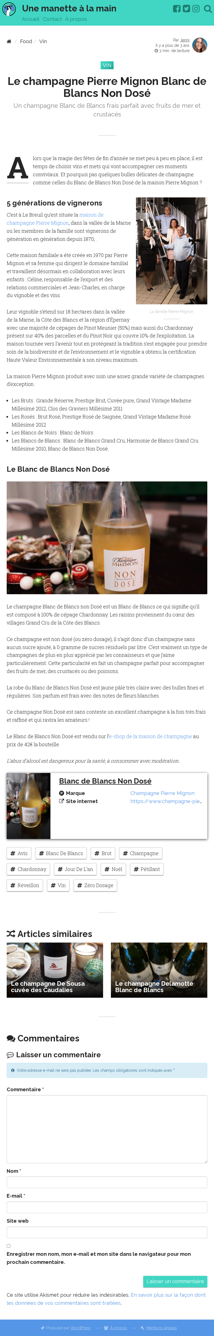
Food (26, 41)
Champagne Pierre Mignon (162, 793)
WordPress (80, 1328)
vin (62, 885)
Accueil (30, 19)
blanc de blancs (64, 853)
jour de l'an (79, 869)
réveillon (28, 885)
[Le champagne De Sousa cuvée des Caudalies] (55, 970)
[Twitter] (186, 9)
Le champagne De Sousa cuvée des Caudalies (48, 987)
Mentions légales (161, 1328)
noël (117, 869)
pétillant (150, 869)
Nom (14, 1171)
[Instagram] (196, 9)
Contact (52, 19)
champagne (144, 853)
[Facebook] (177, 9)
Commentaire (25, 1089)
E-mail (16, 1196)
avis (23, 853)
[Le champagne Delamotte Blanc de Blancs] (159, 970)
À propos (76, 19)
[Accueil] (9, 41)
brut (106, 853)
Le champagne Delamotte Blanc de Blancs (154, 987)
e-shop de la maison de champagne (150, 736)
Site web (18, 1221)
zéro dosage (98, 885)
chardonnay (32, 869)
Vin (43, 41)
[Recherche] (208, 9)
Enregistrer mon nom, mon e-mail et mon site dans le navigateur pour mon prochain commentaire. (99, 1258)
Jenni (184, 40)
